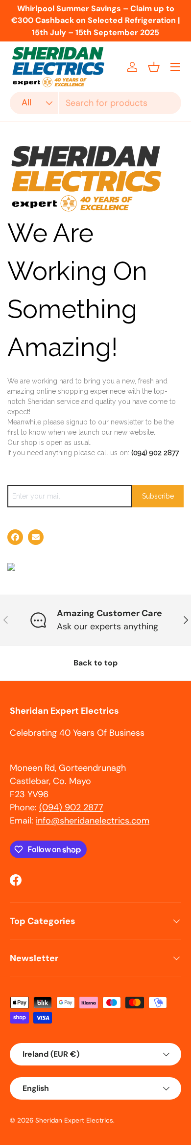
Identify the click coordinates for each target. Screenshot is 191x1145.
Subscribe (158, 496)
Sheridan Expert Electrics (74, 1120)
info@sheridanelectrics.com (92, 820)
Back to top (95, 663)
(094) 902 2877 (155, 453)
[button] (154, 67)
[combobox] (95, 103)
